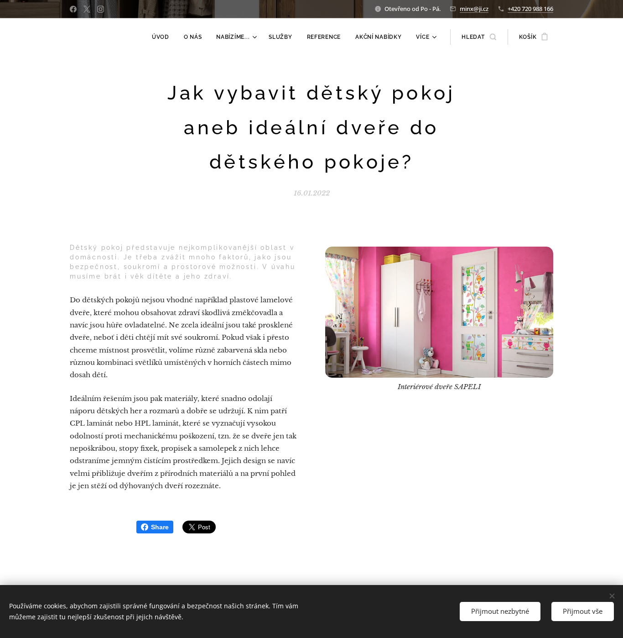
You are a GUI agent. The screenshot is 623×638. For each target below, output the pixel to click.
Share (160, 527)
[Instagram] (100, 9)
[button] (478, 37)
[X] (87, 9)
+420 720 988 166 (530, 9)
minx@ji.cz (474, 9)
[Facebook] (73, 9)
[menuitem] (163, 37)
